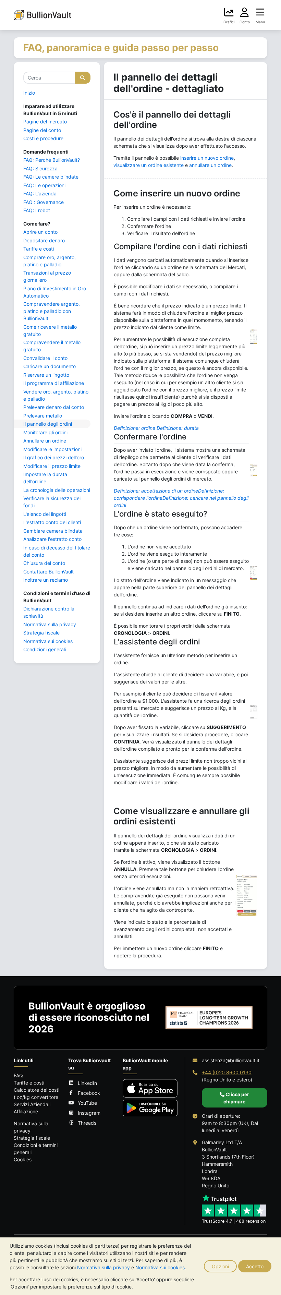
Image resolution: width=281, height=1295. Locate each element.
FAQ (18, 1075)
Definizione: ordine (134, 428)
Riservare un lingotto (46, 375)
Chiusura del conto (44, 563)
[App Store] (150, 1088)
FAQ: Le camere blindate (50, 177)
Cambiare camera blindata (53, 531)
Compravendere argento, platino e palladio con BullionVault (51, 311)
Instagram (89, 1113)
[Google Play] (150, 1108)
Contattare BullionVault (48, 571)
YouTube (87, 1103)
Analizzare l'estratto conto (52, 539)
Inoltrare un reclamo (45, 580)
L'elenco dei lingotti (44, 514)
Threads (87, 1123)
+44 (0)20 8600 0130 (227, 1072)
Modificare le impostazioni (52, 449)
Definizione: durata (178, 428)
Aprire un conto (40, 232)
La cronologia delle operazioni (56, 490)
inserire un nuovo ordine (207, 158)
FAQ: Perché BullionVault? (51, 160)
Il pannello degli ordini (47, 424)
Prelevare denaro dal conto (53, 407)
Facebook (89, 1093)
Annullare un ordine (44, 441)
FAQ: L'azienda (40, 193)
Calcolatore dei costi (36, 1090)
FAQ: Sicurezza (40, 168)
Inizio (29, 93)
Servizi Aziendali (32, 1104)
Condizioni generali (44, 649)
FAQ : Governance (43, 202)
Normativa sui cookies (160, 1267)
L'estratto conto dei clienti (52, 522)
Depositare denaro (44, 240)
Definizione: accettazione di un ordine (156, 491)
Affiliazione (26, 1111)
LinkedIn (87, 1083)
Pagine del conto (42, 130)
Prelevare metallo (42, 416)
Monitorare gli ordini (45, 432)
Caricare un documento (49, 366)
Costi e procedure (43, 138)
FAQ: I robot (36, 210)
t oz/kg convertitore (36, 1097)
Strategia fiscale (41, 633)
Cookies (23, 1159)
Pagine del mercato (45, 121)
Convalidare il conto (45, 358)
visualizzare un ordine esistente (148, 165)
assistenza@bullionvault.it (230, 1060)
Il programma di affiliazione (53, 383)
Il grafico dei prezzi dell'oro (53, 457)
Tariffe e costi (38, 249)
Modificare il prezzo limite (52, 466)
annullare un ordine (210, 165)
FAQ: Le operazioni (44, 185)
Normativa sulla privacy (103, 1267)
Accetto (255, 1266)
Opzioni (220, 1266)
